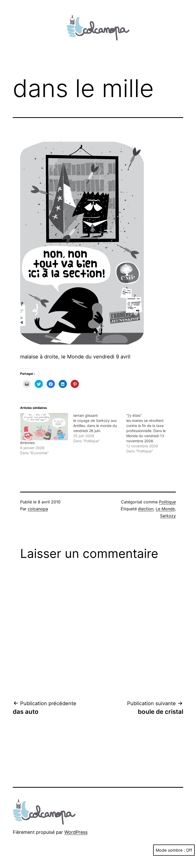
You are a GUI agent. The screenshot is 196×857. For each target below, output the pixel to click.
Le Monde (165, 508)
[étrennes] (44, 426)
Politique (167, 501)
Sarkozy (168, 515)
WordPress (76, 832)
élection (145, 508)
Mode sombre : (170, 850)
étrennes (27, 442)
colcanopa (38, 508)
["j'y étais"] (152, 433)
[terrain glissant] (99, 428)
